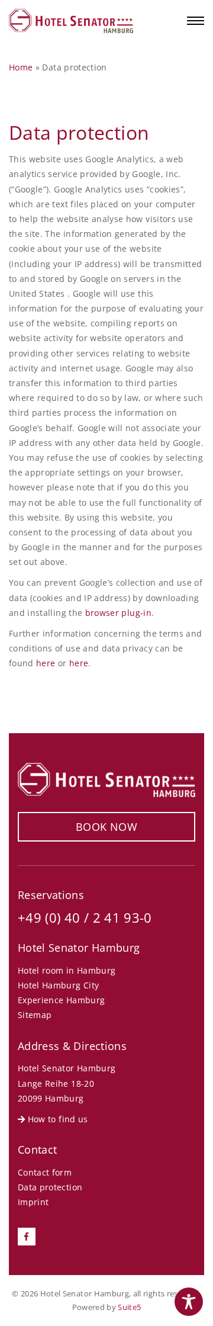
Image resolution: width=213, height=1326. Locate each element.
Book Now (106, 827)
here (45, 663)
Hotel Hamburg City (58, 985)
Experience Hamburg (61, 1000)
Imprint (33, 1202)
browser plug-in (118, 612)
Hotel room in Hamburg (66, 970)
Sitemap (34, 1014)
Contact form (45, 1172)
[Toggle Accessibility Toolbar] (188, 1301)
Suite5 (129, 1307)
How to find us (56, 1119)
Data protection (50, 1187)
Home (21, 67)
